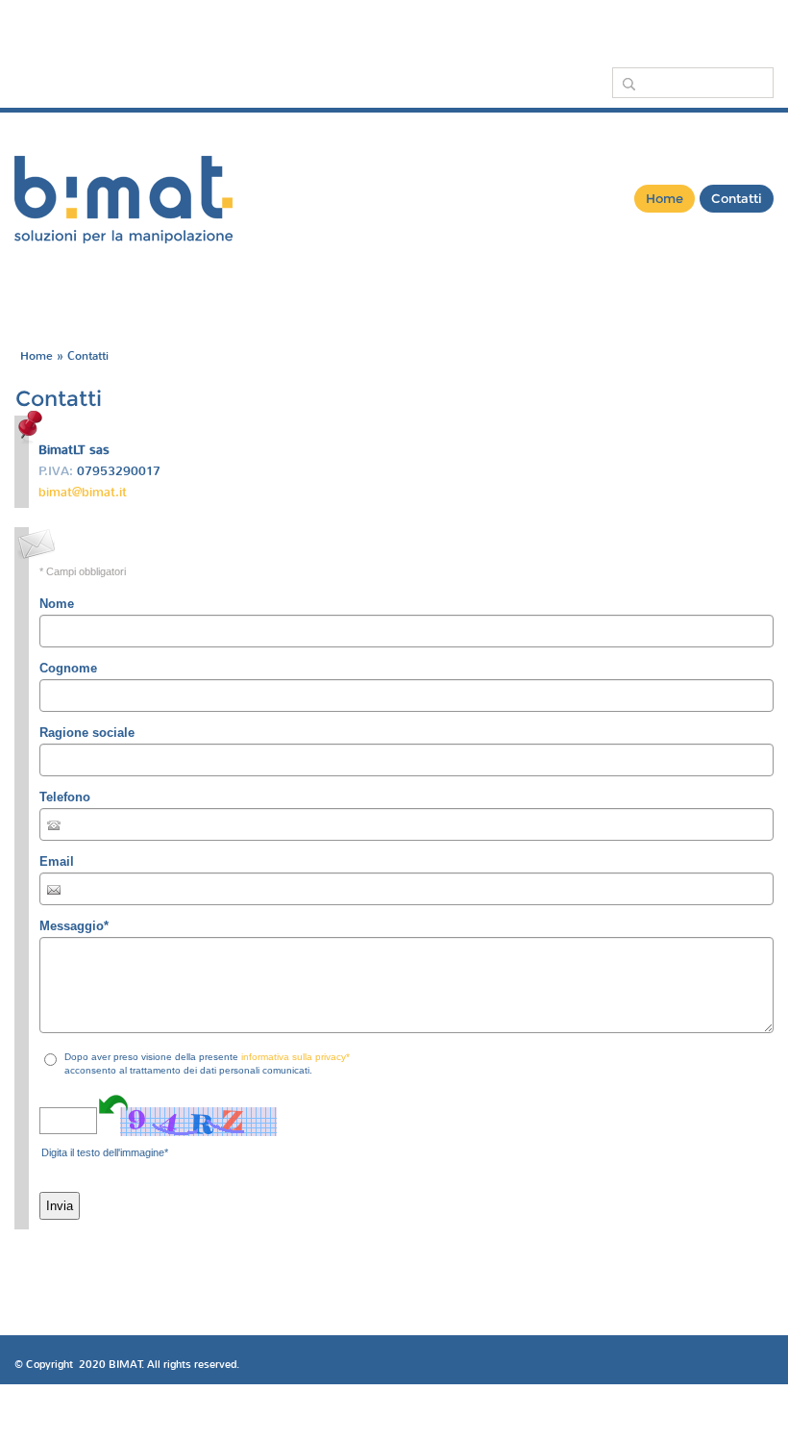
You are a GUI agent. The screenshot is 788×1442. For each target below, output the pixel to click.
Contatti (736, 198)
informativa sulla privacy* (295, 1056)
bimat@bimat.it (82, 492)
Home (664, 198)
